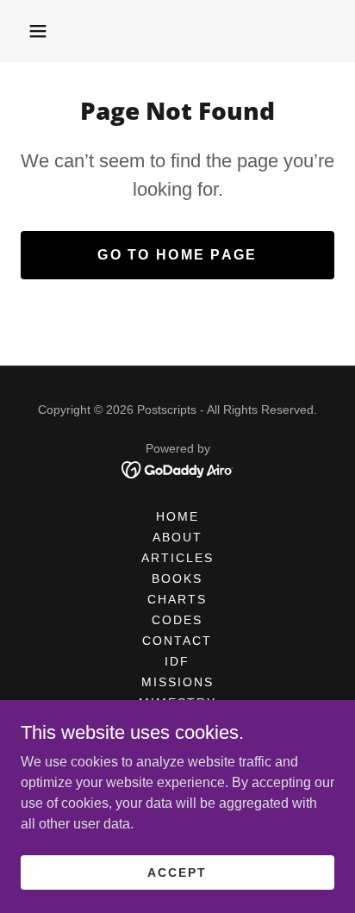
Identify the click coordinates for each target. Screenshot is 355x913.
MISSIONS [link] (177, 682)
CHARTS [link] (177, 599)
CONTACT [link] (177, 640)
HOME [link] (177, 516)
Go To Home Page (177, 254)
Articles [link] (177, 558)
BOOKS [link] (177, 578)
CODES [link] (177, 620)
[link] (177, 468)
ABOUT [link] (177, 537)
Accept (177, 872)
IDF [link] (177, 661)
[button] (38, 31)
